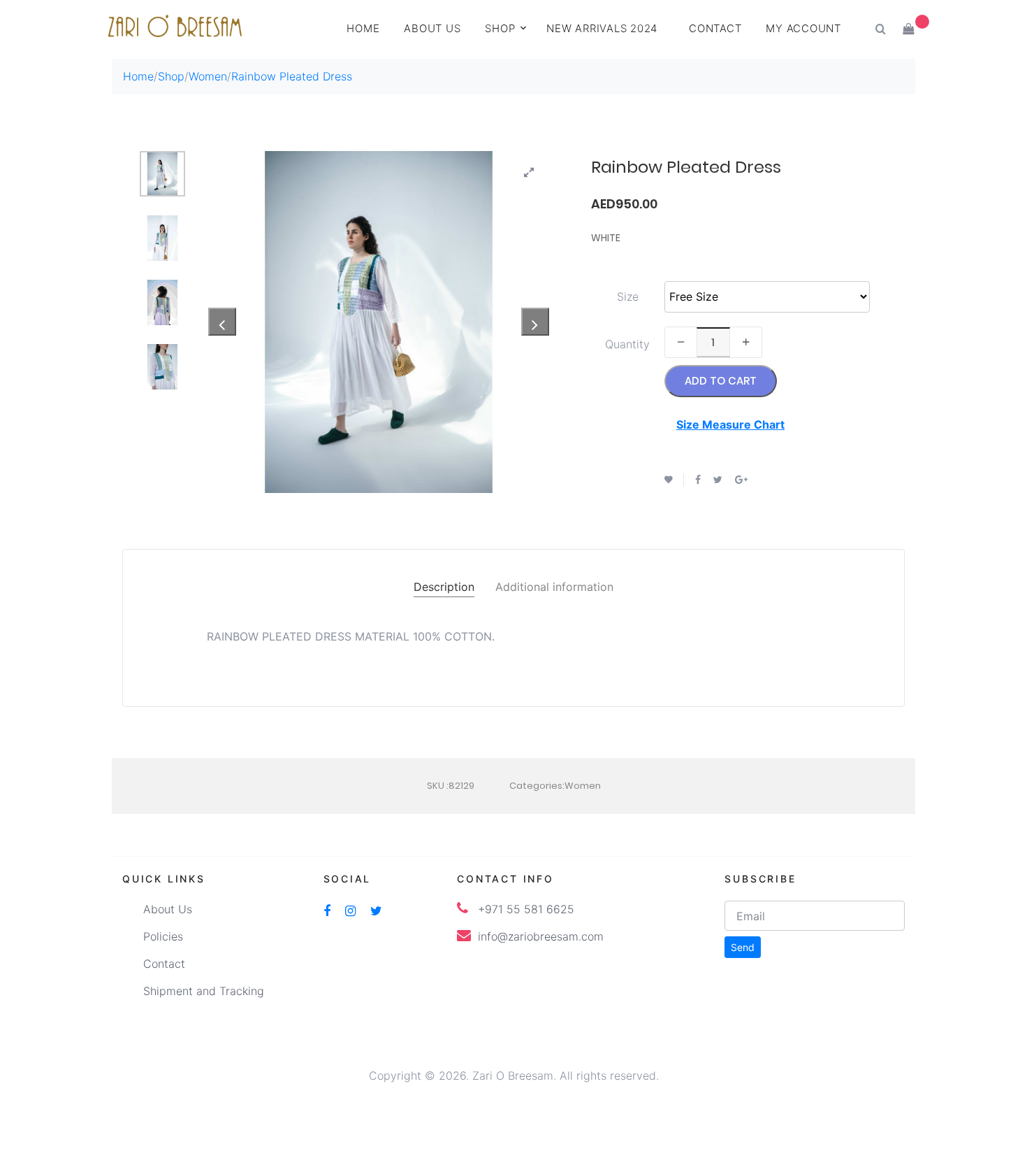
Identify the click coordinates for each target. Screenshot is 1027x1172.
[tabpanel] (379, 322)
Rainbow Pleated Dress (291, 76)
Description (444, 587)
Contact (715, 28)
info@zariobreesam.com (541, 936)
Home (363, 28)
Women (208, 76)
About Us (167, 909)
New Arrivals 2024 (601, 28)
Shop (500, 28)
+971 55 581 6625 (526, 909)
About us (432, 28)
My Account (803, 28)
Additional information (554, 587)
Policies (163, 936)
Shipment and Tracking (203, 991)
